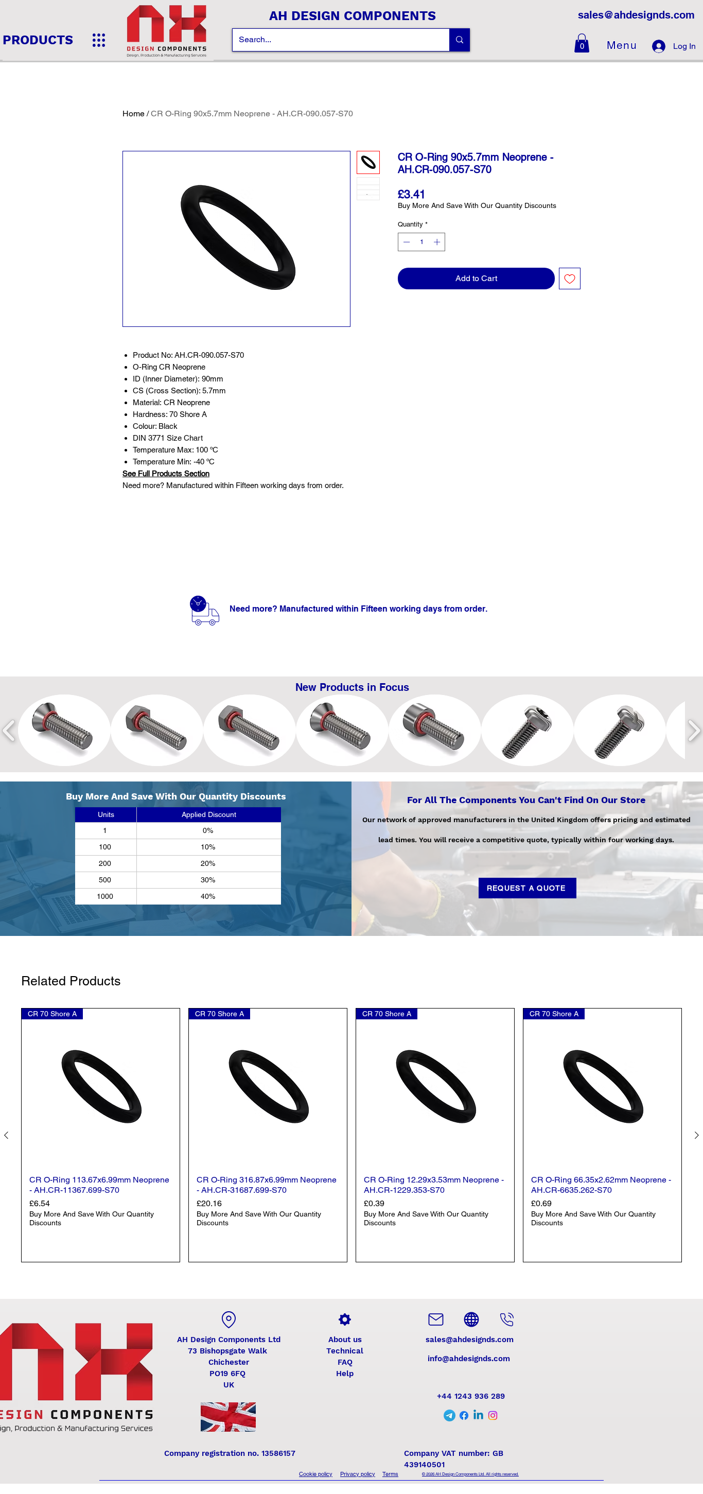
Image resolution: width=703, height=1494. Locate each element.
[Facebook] (464, 1415)
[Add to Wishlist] (570, 278)
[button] (64, 730)
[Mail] (436, 1319)
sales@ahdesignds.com (636, 15)
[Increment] (438, 242)
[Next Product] (697, 1135)
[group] (351, 1135)
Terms (390, 1474)
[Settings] (345, 1319)
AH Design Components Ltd (228, 1339)
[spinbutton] (422, 242)
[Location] (228, 1319)
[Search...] (459, 40)
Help (345, 1373)
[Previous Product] (6, 1135)
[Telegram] (449, 1415)
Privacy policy (357, 1474)
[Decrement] (405, 242)
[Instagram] (493, 1415)
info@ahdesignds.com (469, 1358)
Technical (344, 1351)
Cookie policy (315, 1474)
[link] (582, 43)
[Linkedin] (478, 1415)
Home (133, 113)
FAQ (345, 1362)
